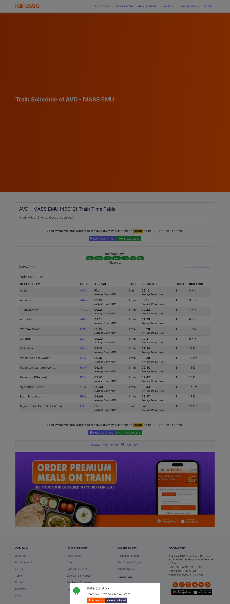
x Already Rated (116, 600)
